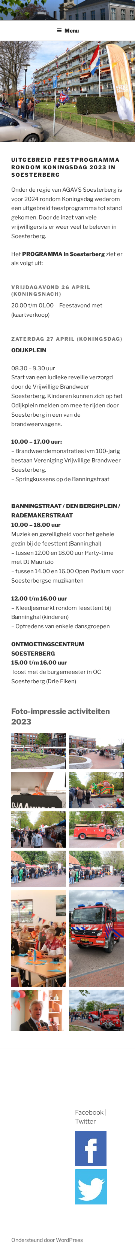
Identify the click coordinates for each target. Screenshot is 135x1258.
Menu (71, 30)
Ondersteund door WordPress (47, 1240)
